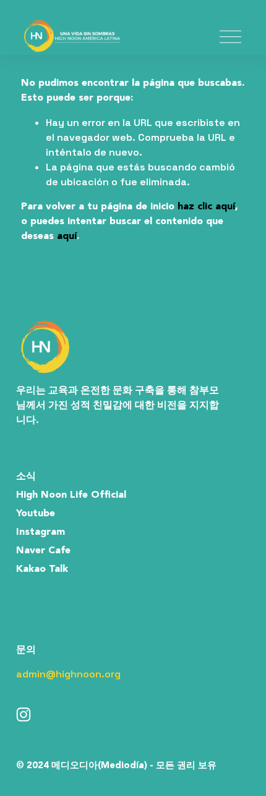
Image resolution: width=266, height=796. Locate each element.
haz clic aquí (206, 207)
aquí (67, 236)
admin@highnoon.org (68, 674)
